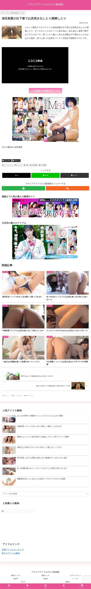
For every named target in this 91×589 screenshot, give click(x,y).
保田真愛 (34, 165)
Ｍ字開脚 (43, 165)
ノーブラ (75, 578)
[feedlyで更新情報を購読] (23, 188)
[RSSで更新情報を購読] (67, 188)
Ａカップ (17, 160)
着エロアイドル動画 (11, 553)
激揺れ (67, 582)
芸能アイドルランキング (13, 550)
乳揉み (45, 578)
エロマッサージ (75, 575)
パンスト (19, 165)
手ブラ (23, 582)
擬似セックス (15, 575)
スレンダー (7, 160)
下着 (27, 165)
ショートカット (8, 165)
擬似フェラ (45, 575)
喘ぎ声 (15, 578)
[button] (74, 175)
